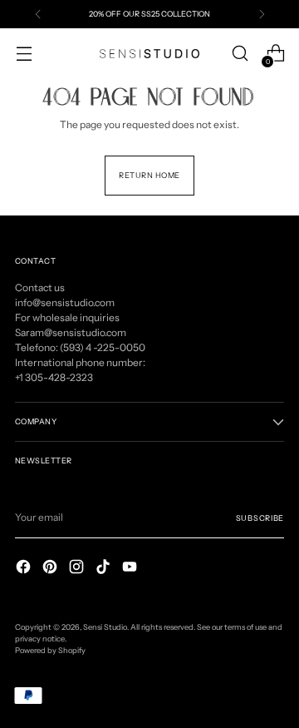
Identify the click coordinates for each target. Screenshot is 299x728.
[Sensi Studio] (149, 53)
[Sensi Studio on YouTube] (131, 568)
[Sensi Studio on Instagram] (78, 568)
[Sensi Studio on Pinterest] (51, 568)
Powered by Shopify (50, 650)
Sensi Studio (105, 626)
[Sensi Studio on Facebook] (25, 568)
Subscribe (260, 517)
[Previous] (38, 14)
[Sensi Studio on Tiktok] (105, 568)
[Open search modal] (240, 54)
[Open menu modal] (24, 54)
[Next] (261, 14)
